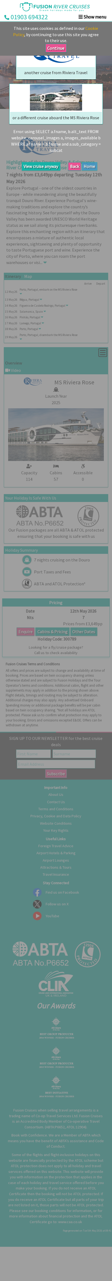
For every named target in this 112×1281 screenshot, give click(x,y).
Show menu (95, 17)
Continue (55, 48)
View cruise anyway (41, 166)
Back (74, 166)
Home (89, 166)
